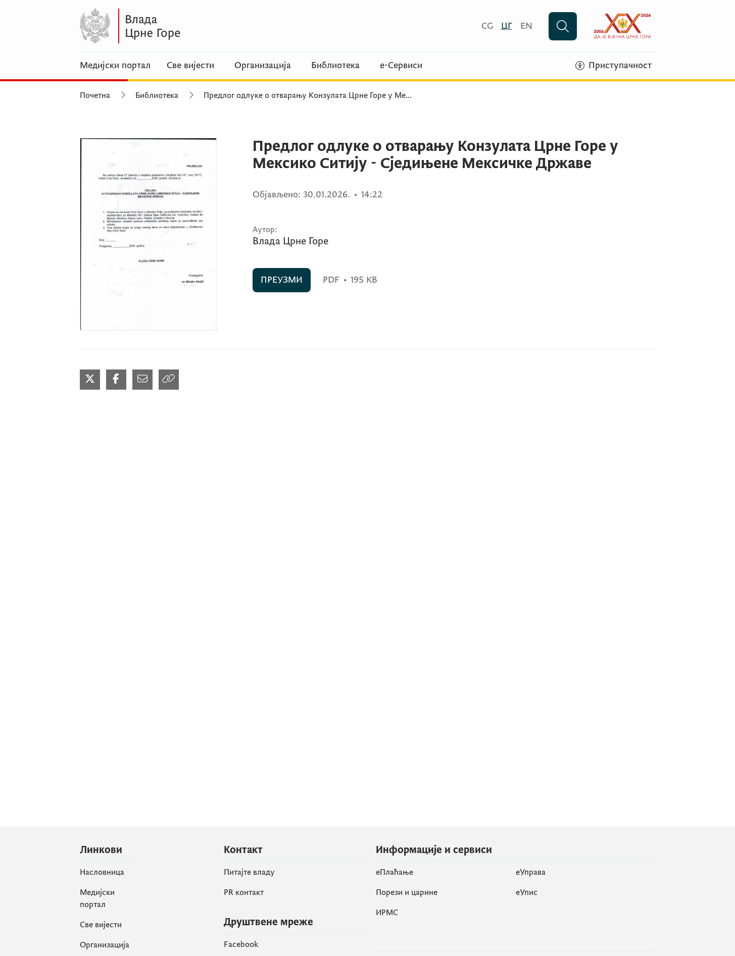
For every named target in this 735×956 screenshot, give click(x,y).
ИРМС (387, 913)
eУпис (526, 892)
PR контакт (244, 892)
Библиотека (335, 66)
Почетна (95, 95)
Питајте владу (249, 872)
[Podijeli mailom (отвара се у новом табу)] (142, 379)
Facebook (241, 944)
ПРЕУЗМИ (282, 280)
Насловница (102, 872)
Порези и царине (406, 892)
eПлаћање (394, 872)
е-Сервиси (401, 66)
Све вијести (190, 66)
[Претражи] (563, 26)
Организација (262, 66)
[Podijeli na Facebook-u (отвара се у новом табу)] (116, 379)
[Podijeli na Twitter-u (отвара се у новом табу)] (90, 379)
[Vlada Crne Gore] (178, 26)
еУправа (531, 872)
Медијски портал (115, 66)
